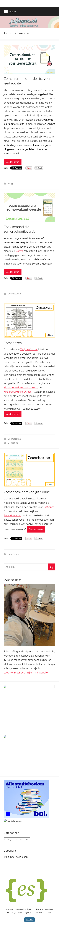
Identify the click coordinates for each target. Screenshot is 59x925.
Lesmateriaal (14, 293)
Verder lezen (12, 162)
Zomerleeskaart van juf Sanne (27, 492)
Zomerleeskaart (12, 515)
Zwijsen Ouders (29, 349)
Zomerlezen (13, 343)
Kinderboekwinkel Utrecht (18, 391)
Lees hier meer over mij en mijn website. (26, 672)
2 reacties (13, 442)
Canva (19, 251)
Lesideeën (13, 554)
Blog (10, 183)
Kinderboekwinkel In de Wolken (21, 387)
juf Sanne (49, 507)
